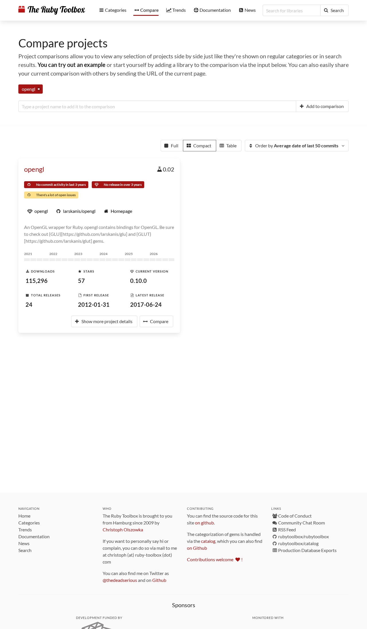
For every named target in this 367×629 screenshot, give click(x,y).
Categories (29, 522)
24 (29, 304)
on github (204, 522)
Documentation (34, 536)
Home (24, 515)
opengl (34, 169)
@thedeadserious (120, 580)
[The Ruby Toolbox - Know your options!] (52, 10)
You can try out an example (72, 64)
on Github (197, 548)
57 (81, 280)
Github (159, 580)
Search (25, 550)
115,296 (37, 280)
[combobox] (157, 106)
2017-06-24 (146, 304)
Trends (25, 529)
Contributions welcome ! (215, 559)
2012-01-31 (94, 304)
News (24, 543)
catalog (208, 541)
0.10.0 (138, 280)
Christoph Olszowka (123, 529)
